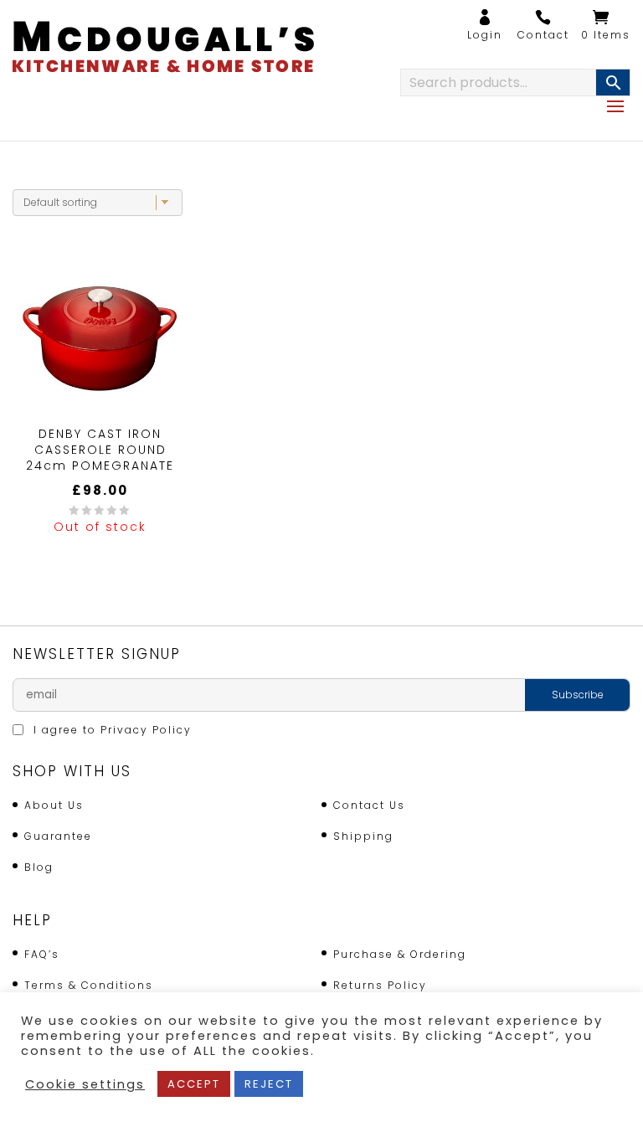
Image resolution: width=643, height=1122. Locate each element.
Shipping (363, 836)
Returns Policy (380, 985)
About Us (54, 805)
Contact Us (369, 805)
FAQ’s (41, 954)
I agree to (110, 730)
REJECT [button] (268, 1084)
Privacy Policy (146, 730)
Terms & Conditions (88, 985)
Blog (39, 867)
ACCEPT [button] (193, 1084)
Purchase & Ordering (399, 954)
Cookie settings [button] (85, 1084)
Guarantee (58, 836)
